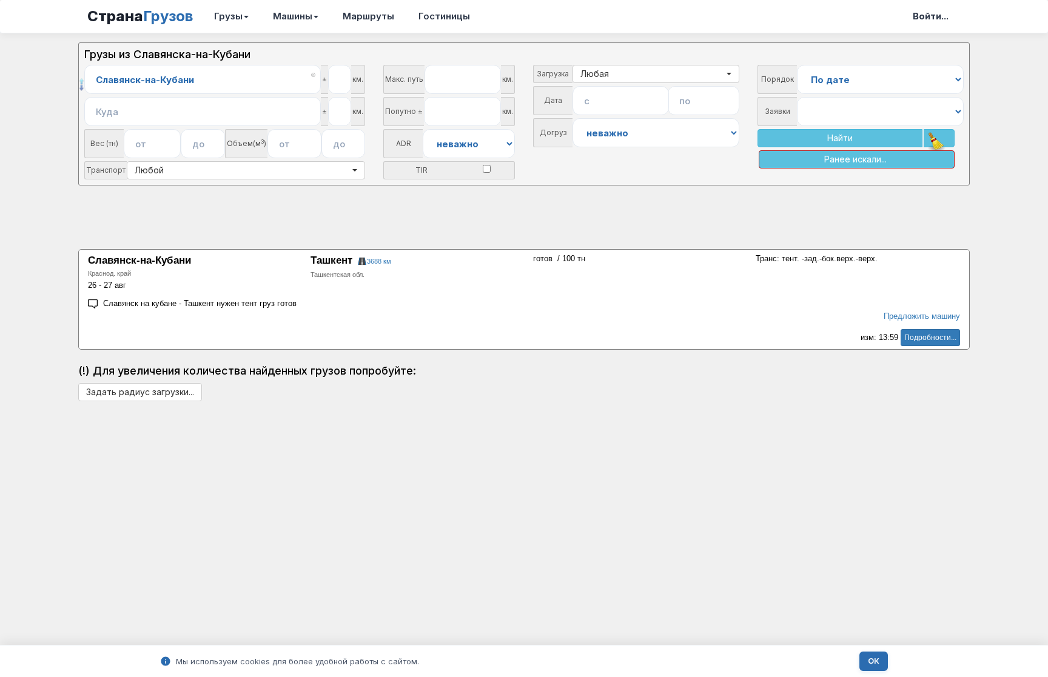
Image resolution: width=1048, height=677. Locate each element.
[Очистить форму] (939, 138)
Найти (840, 138)
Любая (594, 73)
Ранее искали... (855, 159)
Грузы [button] (228, 16)
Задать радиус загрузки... (140, 392)
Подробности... (930, 337)
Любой (149, 170)
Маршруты (368, 16)
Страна (140, 16)
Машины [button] (292, 16)
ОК (873, 660)
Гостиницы (444, 16)
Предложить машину (922, 316)
